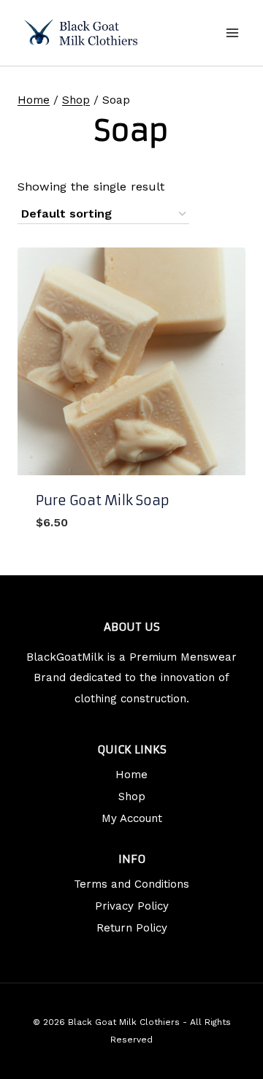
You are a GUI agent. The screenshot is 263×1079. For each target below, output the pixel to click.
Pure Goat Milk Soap (102, 500)
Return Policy (131, 927)
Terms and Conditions (131, 884)
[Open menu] (231, 32)
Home (131, 774)
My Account (132, 818)
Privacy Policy (132, 906)
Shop (131, 796)
